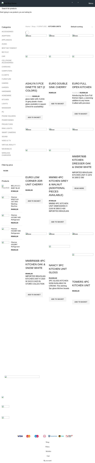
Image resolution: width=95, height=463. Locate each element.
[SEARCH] (92, 8)
